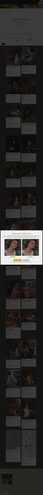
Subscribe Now (17, 260)
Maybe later (26, 260)
